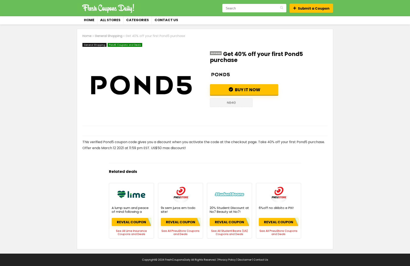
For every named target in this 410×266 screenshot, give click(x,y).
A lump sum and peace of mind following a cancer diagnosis (130, 212)
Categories (137, 20)
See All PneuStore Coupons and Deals (180, 232)
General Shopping (108, 36)
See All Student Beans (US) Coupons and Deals (229, 232)
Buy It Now (247, 90)
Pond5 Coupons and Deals (125, 45)
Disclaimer (245, 260)
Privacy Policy (227, 260)
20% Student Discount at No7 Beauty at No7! (229, 210)
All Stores (110, 20)
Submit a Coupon (313, 8)
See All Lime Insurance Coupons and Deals (131, 232)
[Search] (281, 8)
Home (89, 20)
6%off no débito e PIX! (276, 208)
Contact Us (166, 20)
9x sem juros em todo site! (178, 210)
